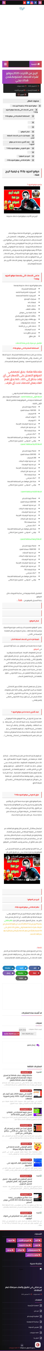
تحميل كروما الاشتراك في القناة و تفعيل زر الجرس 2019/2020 (19, 1113)
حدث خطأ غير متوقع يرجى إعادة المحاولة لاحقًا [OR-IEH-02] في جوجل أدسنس (17, 1200)
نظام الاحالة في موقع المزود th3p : (18, 160)
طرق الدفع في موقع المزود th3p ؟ (18, 148)
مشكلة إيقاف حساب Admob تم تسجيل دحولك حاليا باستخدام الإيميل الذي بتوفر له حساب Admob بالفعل (17, 1078)
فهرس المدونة (34, 1327)
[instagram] (31, 2)
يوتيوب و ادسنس (32, 1254)
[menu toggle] (40, 2)
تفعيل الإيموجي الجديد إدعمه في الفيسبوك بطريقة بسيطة (19, 1148)
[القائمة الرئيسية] (5, 64)
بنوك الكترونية (24, 1245)
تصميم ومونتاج (33, 1250)
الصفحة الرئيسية (32, 90)
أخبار (36, 1240)
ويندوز (9, 1250)
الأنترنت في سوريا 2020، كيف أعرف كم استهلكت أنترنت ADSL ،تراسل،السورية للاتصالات (17, 1096)
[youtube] (24, 2)
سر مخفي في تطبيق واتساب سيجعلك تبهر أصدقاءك (23, 1288)
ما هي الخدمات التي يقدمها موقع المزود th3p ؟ (22, 111)
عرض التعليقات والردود (10, 1033)
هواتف (19, 1250)
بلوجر (36, 1245)
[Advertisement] (22, 37)
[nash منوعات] (22, 9)
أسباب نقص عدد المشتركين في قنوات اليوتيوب (17, 1217)
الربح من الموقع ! (24, 156)
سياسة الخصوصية (33, 1321)
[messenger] (28, 2)
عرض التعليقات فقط (28, 1033)
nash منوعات (36, 1294)
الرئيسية (34, 64)
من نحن (36, 1310)
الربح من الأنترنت (19, 90)
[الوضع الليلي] (38, 1345)
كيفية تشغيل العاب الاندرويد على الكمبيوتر (19, 1164)
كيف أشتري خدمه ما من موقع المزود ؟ (21, 143)
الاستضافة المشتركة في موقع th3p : (19, 117)
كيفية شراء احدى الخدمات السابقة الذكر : (20, 136)
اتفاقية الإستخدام (33, 1316)
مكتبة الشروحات (16, 593)
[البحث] (4, 2)
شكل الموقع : (25, 131)
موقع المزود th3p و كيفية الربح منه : (24, 105)
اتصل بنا (36, 1338)
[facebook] (35, 2)
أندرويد (10, 1240)
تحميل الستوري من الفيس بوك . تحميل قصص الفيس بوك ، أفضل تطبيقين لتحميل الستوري (17, 1181)
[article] (22, 991)
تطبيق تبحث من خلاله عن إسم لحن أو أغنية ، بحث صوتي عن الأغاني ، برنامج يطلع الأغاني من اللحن (18, 1131)
